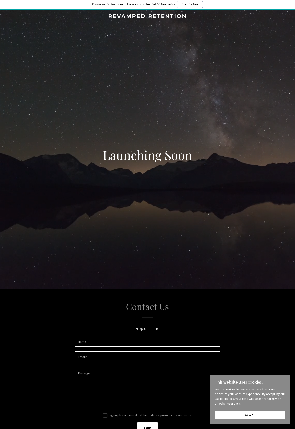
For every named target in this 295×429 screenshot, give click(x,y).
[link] (147, 17)
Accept (250, 414)
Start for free (190, 4)
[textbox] (147, 341)
